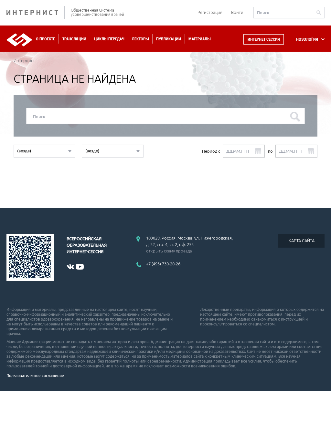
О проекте (45, 38)
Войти (237, 12)
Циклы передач (109, 38)
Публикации (168, 38)
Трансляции (74, 38)
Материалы (199, 38)
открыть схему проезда (169, 251)
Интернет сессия (264, 39)
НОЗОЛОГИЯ (307, 39)
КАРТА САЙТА (302, 240)
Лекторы (140, 38)
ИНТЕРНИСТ (35, 12)
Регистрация (210, 12)
